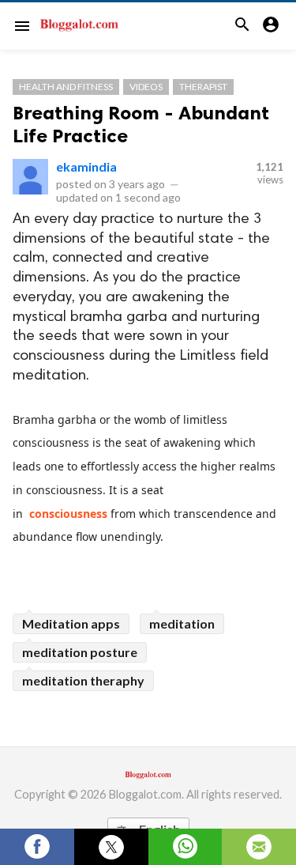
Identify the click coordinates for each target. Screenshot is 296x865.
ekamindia (86, 166)
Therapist (203, 87)
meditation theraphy (83, 680)
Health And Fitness (66, 87)
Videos (146, 87)
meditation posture (79, 651)
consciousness (68, 513)
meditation (182, 623)
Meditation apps (71, 623)
